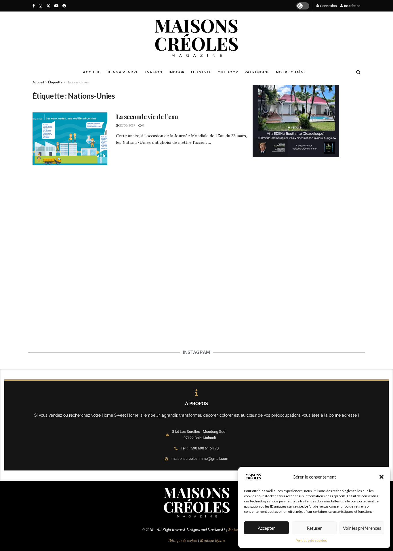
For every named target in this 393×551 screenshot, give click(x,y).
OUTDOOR (228, 72)
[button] (381, 477)
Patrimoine (257, 72)
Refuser (314, 528)
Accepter (266, 528)
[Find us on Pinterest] (64, 6)
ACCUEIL (91, 72)
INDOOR (177, 72)
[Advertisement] (306, 209)
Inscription (352, 5)
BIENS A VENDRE (122, 72)
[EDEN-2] (296, 120)
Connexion (328, 5)
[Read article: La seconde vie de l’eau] (70, 139)
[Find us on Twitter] (48, 6)
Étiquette (55, 82)
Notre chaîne (291, 72)
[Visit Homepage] (196, 38)
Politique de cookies (311, 540)
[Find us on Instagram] (40, 6)
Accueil (38, 82)
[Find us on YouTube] (56, 6)
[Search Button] (358, 72)
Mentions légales (212, 540)
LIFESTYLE (201, 72)
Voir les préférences (362, 528)
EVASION (153, 72)
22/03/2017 (127, 125)
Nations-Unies (77, 82)
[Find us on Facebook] (34, 6)
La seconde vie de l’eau (147, 116)
